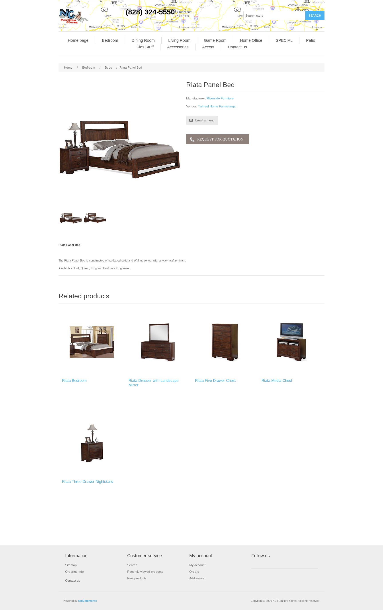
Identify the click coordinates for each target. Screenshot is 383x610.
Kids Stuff (145, 47)
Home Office (251, 40)
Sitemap (71, 565)
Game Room (215, 40)
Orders (194, 571)
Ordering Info (74, 571)
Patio (310, 40)
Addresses (196, 578)
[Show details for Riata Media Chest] (291, 342)
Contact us (237, 47)
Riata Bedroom (74, 380)
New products (137, 578)
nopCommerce (87, 600)
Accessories (178, 47)
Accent (208, 47)
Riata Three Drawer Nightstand (87, 481)
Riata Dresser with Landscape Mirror (153, 382)
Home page (78, 40)
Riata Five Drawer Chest (215, 380)
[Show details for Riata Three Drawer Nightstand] (92, 443)
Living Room (179, 40)
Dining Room (143, 40)
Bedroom (110, 40)
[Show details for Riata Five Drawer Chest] (225, 342)
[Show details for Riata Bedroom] (92, 342)
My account (197, 565)
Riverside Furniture (220, 98)
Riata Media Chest (277, 380)
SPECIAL (284, 40)
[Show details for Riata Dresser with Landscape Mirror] (158, 342)
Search (132, 565)
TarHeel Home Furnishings (216, 106)
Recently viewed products (145, 571)
